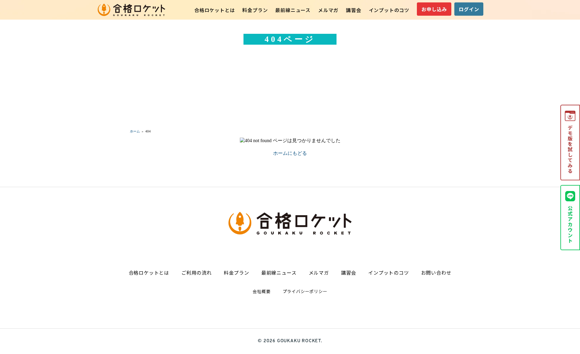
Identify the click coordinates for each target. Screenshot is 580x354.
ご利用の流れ (196, 272)
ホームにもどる (290, 153)
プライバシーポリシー (305, 291)
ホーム (135, 131)
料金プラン (255, 10)
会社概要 (261, 291)
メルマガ (328, 10)
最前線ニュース (293, 10)
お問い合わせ (436, 272)
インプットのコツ (389, 10)
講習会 (353, 10)
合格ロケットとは (214, 10)
